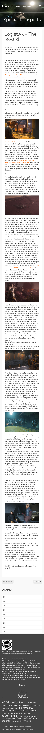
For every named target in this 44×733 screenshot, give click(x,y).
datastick (6, 705)
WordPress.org (23, 697)
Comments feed (23, 695)
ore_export (32, 710)
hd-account (6, 708)
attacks (25, 703)
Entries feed (23, 693)
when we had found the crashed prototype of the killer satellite (19, 161)
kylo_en (6, 710)
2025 (4, 601)
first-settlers (35, 705)
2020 (4, 623)
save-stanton (31, 716)
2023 (4, 610)
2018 (4, 632)
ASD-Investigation (12, 702)
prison (13, 713)
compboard (32, 703)
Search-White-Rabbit (27, 718)
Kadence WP (30, 729)
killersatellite (25, 708)
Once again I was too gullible (14, 75)
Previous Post (7, 582)
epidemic (26, 706)
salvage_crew (22, 716)
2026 (4, 597)
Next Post (37, 582)
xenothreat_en (25, 721)
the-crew (6, 721)
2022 (4, 614)
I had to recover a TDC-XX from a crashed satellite (22, 267)
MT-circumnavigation (19, 711)
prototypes (19, 713)
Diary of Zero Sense (16, 6)
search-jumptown (9, 718)
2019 (4, 627)
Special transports (10, 573)
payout (19, 573)
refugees (28, 713)
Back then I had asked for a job (15, 142)
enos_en (16, 705)
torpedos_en (15, 721)
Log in (23, 691)
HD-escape (13, 708)
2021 (4, 619)
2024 (4, 606)
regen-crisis (9, 715)
